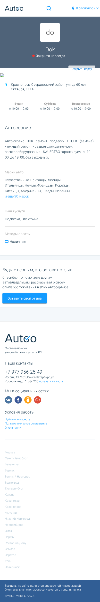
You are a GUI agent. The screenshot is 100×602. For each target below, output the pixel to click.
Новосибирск (14, 525)
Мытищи (11, 513)
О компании (13, 427)
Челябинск (12, 567)
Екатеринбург (14, 488)
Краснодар (12, 500)
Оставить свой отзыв (25, 298)
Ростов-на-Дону (15, 543)
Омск (8, 531)
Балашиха (11, 464)
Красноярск (85, 8)
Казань (9, 494)
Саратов (10, 555)
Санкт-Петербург (16, 458)
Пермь (9, 537)
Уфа (7, 561)
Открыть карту (82, 69)
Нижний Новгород (17, 518)
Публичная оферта (17, 419)
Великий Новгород (17, 476)
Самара (10, 549)
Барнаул (10, 470)
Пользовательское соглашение (26, 423)
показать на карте (51, 381)
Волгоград (12, 482)
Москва (10, 452)
